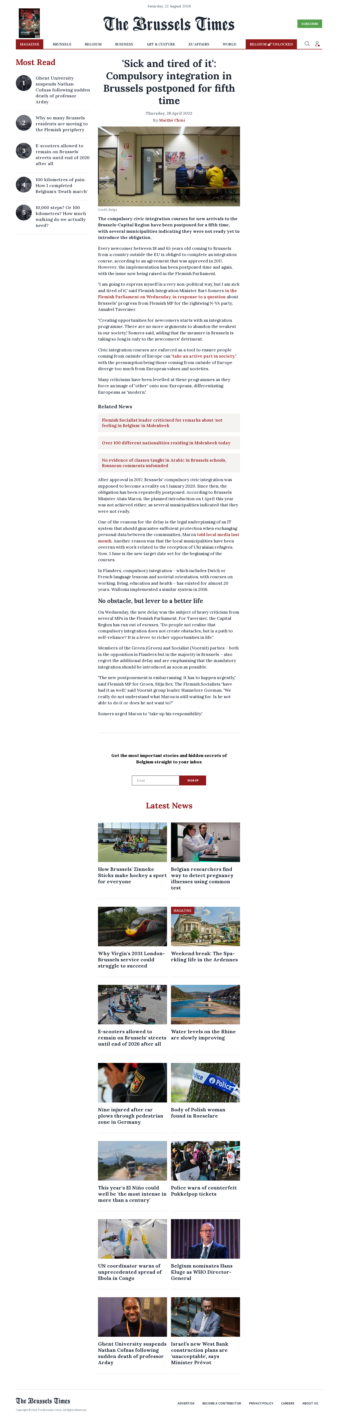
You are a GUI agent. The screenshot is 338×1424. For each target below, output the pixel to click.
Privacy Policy (261, 1403)
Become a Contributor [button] (221, 1403)
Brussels (62, 44)
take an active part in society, (203, 356)
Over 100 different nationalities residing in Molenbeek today (166, 443)
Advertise (186, 1403)
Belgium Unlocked (271, 44)
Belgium (93, 44)
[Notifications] (317, 44)
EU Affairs (199, 44)
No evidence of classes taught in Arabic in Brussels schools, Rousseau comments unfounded (164, 462)
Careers (287, 1403)
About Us (310, 1403)
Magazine (29, 44)
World (229, 44)
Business (124, 44)
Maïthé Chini (172, 120)
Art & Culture (161, 44)
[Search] (307, 44)
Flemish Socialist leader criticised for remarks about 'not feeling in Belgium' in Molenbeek (162, 422)
